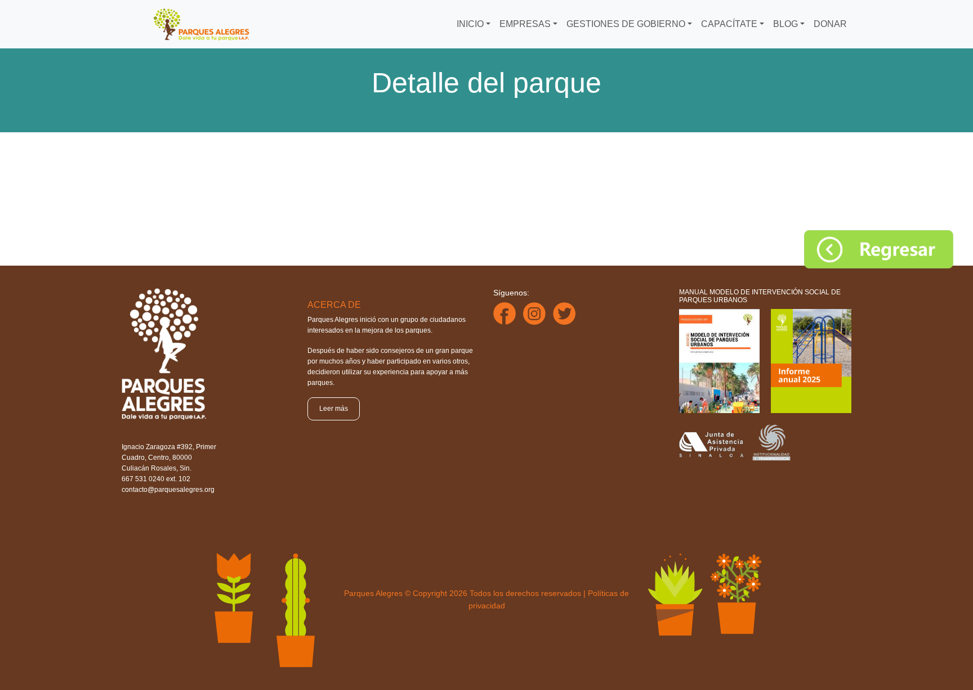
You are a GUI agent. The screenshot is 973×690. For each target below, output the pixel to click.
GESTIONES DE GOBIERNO (625, 24)
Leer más (333, 409)
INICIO (470, 24)
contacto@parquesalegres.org (168, 490)
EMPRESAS (525, 24)
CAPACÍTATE (729, 24)
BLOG (785, 24)
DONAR (830, 24)
